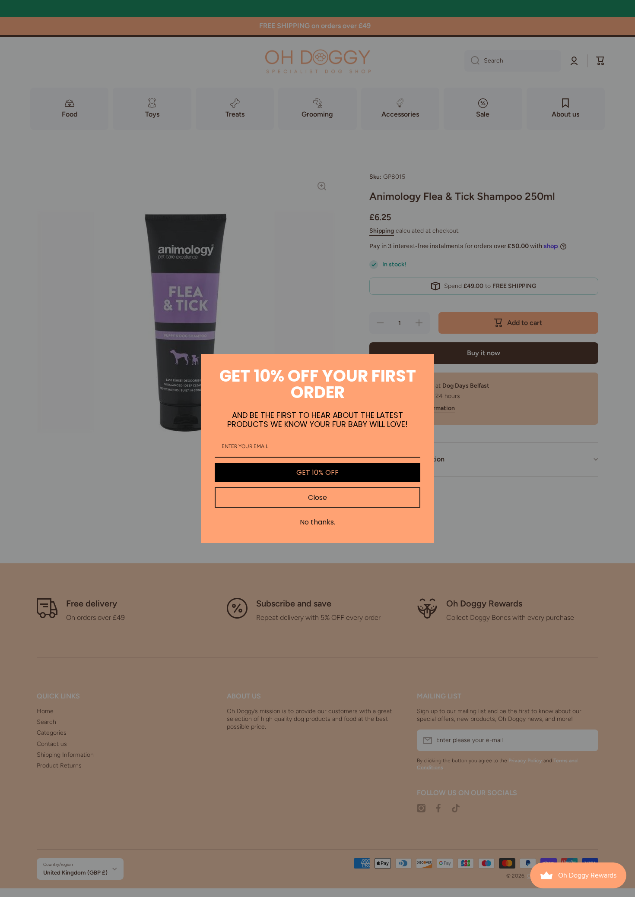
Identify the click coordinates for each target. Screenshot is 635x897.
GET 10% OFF (317, 472)
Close (317, 497)
